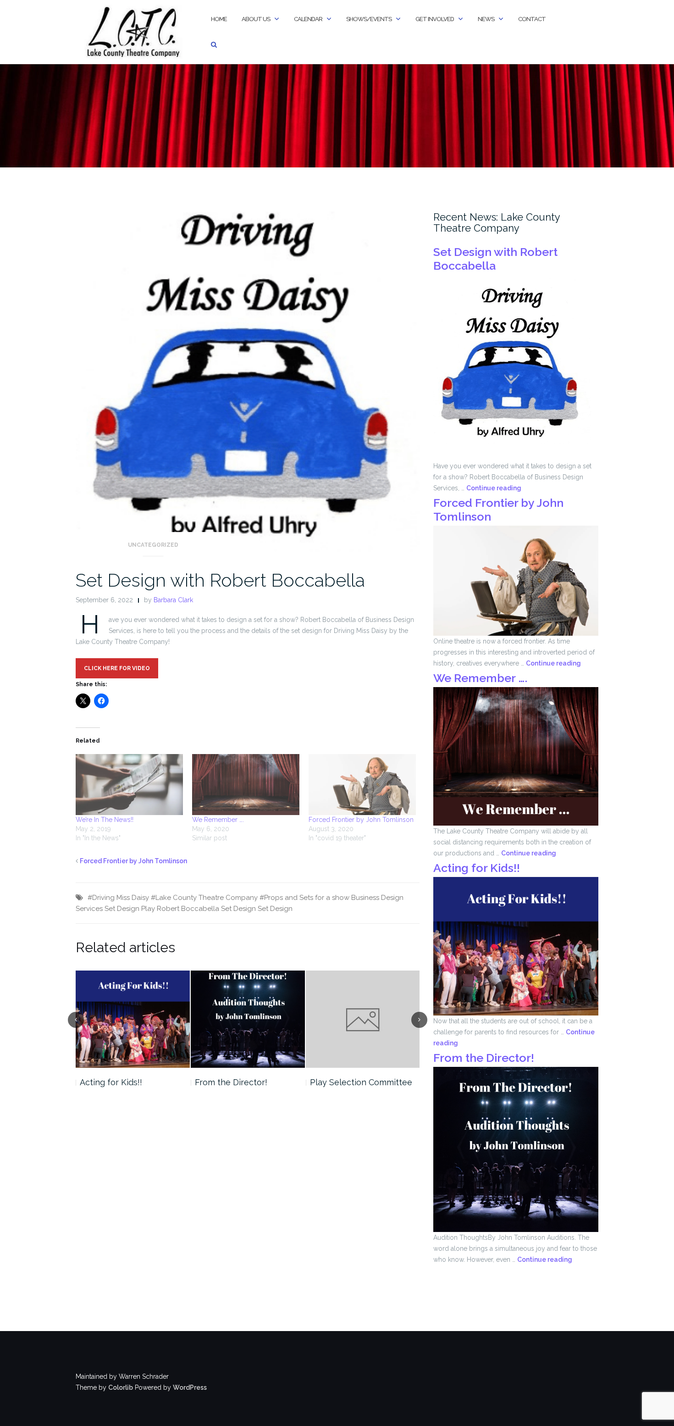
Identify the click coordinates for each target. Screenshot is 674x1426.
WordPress (190, 1387)
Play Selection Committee (361, 1082)
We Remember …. (218, 819)
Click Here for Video (117, 668)
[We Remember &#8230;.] (245, 785)
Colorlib (120, 1387)
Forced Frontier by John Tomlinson (361, 819)
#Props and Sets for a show (304, 897)
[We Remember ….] (515, 756)
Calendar (308, 19)
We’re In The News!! (104, 819)
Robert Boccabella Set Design (206, 908)
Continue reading (493, 488)
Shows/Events (369, 19)
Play (148, 908)
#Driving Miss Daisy (118, 897)
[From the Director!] (248, 1019)
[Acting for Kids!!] (133, 1019)
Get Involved (434, 19)
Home (219, 19)
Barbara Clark (173, 600)
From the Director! (231, 1082)
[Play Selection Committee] (363, 1019)
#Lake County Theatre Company (204, 897)
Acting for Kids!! (111, 1082)
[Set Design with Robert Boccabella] (248, 385)
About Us (256, 19)
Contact (532, 19)
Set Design (275, 908)
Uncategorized (153, 545)
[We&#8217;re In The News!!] (129, 785)
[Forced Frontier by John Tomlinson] (362, 785)
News (486, 19)
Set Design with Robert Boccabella (220, 580)
